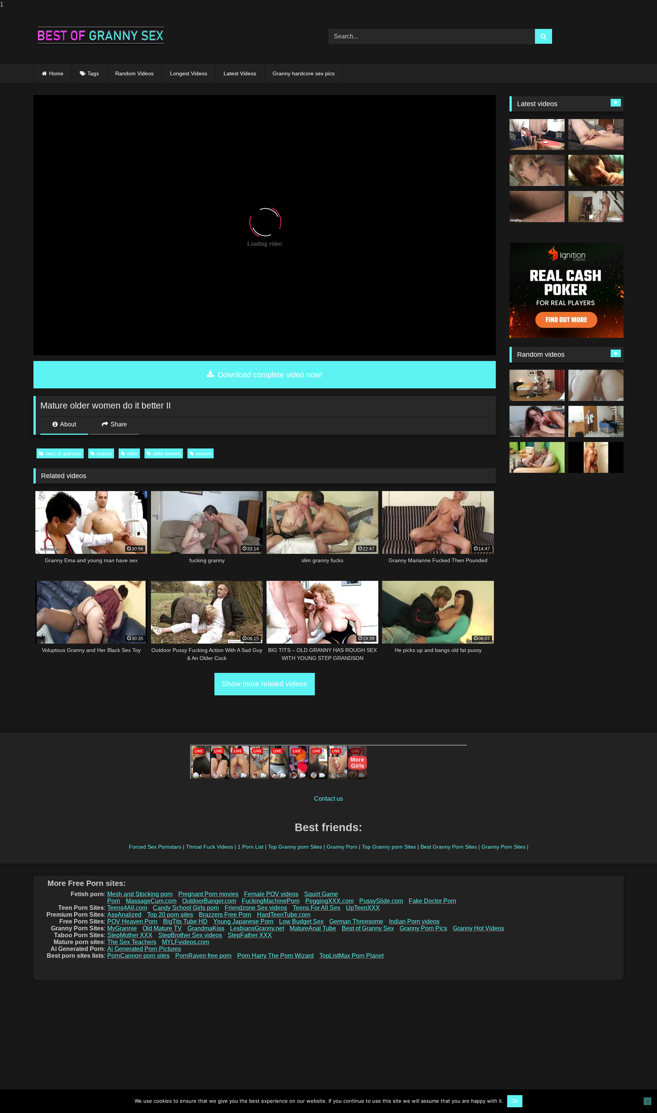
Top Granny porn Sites (295, 847)
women (203, 453)
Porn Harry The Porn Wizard (275, 955)
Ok (515, 1101)
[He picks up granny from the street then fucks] (537, 385)
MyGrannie (122, 928)
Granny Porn (342, 847)
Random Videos (134, 73)
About (67, 424)
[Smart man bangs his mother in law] (537, 170)
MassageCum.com (151, 901)
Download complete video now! (269, 374)
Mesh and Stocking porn (140, 894)
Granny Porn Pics (423, 928)
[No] (647, 1101)
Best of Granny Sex (368, 928)
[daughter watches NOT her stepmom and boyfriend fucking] (537, 134)
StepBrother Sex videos (190, 935)
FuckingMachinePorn (271, 901)
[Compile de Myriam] (596, 457)
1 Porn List (250, 847)
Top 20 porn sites (170, 914)
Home (56, 73)
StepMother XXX (129, 935)
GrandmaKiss (205, 928)
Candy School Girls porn (186, 908)
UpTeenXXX (363, 908)
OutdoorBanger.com (209, 901)
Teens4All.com (127, 908)
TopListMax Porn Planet (351, 955)
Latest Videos (240, 73)
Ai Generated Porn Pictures (144, 949)
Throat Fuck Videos (209, 847)
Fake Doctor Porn (432, 901)
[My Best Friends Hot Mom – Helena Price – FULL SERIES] (537, 421)
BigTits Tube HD (185, 921)
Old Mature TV (162, 928)
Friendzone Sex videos (256, 908)
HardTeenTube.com (283, 914)
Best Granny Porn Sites (449, 847)
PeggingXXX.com (329, 901)
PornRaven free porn (203, 955)
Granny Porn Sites (503, 847)
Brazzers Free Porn (225, 914)
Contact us (328, 798)
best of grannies (63, 453)
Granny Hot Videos (478, 928)
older (132, 453)
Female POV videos (271, 894)
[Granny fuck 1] (537, 457)
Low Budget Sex (301, 921)
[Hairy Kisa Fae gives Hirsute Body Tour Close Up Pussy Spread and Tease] (537, 206)
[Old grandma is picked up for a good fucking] (596, 421)
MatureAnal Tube (313, 928)
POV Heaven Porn (132, 921)
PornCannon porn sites (138, 955)
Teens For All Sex (316, 908)
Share (118, 424)
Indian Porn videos (414, 921)
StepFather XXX (250, 935)
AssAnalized (124, 914)
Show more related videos (264, 684)
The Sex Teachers (131, 942)
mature (104, 453)
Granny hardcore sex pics (304, 73)
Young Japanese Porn (243, 921)
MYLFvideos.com (185, 942)
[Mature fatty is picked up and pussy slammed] (596, 170)
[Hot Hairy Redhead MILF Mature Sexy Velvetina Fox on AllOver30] (596, 134)
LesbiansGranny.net (257, 928)
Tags (93, 73)
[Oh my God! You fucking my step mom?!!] (596, 206)
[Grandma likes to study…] (596, 385)
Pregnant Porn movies (208, 894)
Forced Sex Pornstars (155, 847)
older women (167, 453)
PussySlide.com (381, 901)
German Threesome (356, 921)
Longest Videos (188, 73)
